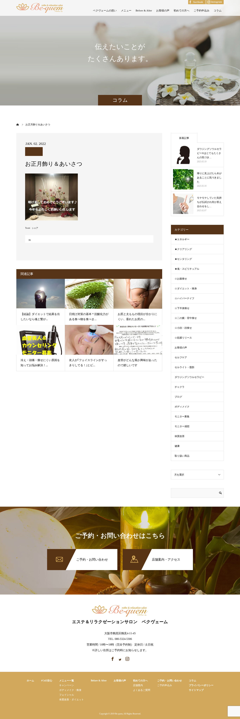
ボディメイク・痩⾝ (70, 690)
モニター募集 (182, 416)
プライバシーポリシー (201, 685)
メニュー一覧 (66, 680)
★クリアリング (183, 249)
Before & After (144, 10)
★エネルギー (182, 239)
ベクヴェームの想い (105, 10)
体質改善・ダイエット (71, 699)
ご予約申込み (201, 10)
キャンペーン (66, 685)
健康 (177, 446)
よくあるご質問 (141, 690)
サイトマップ (196, 690)
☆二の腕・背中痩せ (186, 318)
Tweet (27, 228)
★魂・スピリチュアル (187, 269)
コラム (218, 10)
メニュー (126, 10)
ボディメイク (182, 406)
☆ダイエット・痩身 (186, 288)
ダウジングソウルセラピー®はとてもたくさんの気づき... (209, 153)
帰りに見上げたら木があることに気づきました (209, 177)
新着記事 (184, 138)
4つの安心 (46, 680)
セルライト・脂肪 (184, 367)
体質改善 (179, 436)
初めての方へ (181, 10)
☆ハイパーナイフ (184, 298)
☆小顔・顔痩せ (183, 328)
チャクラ (179, 387)
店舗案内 (138, 685)
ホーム (30, 680)
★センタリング (183, 259)
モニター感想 (182, 426)
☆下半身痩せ (182, 308)
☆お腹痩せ (181, 278)
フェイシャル (66, 695)
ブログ (178, 397)
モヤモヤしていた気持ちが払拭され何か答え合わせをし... (209, 202)
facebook (193, 1)
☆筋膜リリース (183, 337)
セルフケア (181, 357)
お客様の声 (162, 10)
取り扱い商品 (182, 456)
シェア (35, 228)
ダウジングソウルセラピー (189, 377)
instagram (211, 1)
